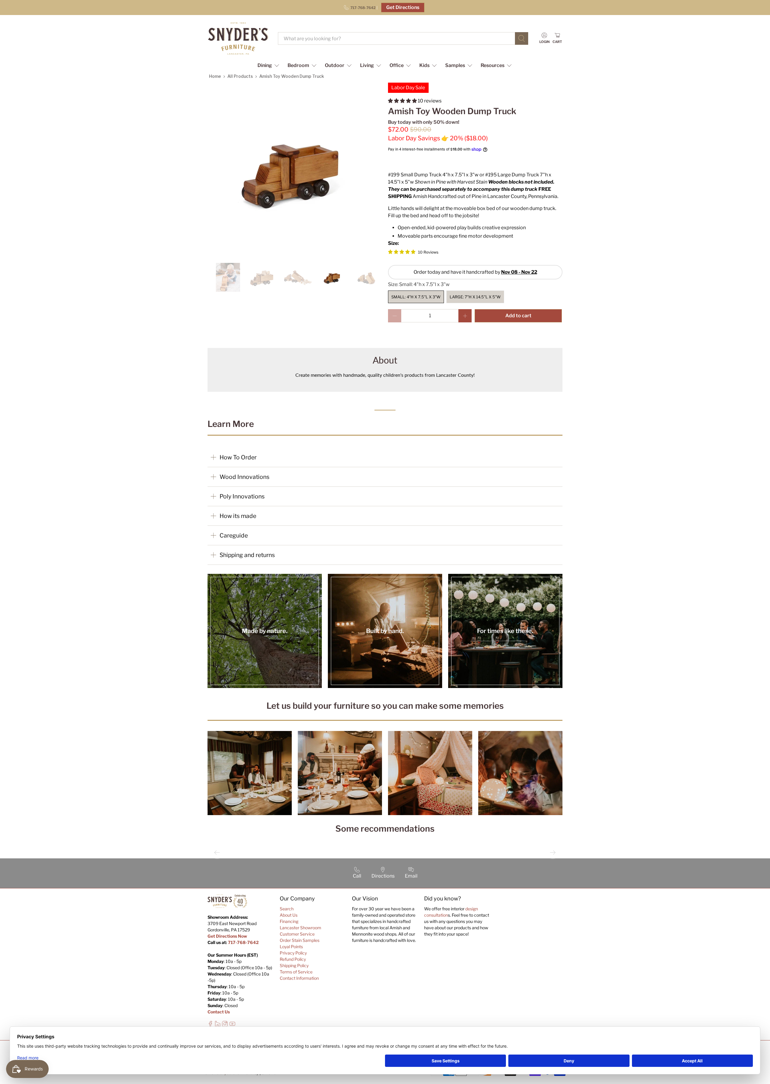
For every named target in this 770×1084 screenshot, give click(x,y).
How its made (238, 515)
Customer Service (297, 933)
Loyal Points (291, 946)
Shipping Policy (294, 965)
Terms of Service (296, 971)
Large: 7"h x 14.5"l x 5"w (475, 296)
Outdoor (334, 65)
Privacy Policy (293, 952)
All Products (240, 76)
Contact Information (299, 978)
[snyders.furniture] (238, 38)
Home (215, 76)
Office (397, 65)
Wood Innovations (245, 476)
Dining (264, 65)
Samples (455, 65)
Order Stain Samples (299, 940)
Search (287, 908)
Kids (424, 65)
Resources (492, 65)
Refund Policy (293, 959)
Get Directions (402, 7)
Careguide (234, 535)
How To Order (238, 457)
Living (367, 65)
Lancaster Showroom (300, 927)
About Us (288, 915)
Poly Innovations (242, 496)
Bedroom (298, 65)
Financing (289, 921)
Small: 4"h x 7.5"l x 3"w (416, 296)
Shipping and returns (247, 555)
